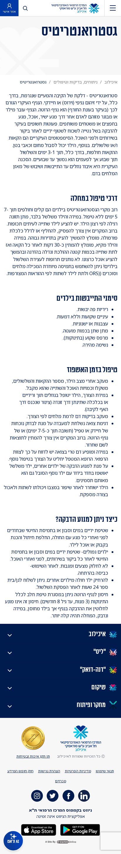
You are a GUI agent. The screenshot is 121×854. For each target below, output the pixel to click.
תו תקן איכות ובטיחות (33, 756)
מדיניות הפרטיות (78, 770)
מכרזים (60, 780)
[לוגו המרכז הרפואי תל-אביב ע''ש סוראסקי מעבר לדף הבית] (75, 8)
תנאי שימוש (105, 770)
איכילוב (111, 82)
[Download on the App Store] (38, 829)
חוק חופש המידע (20, 770)
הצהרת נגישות (49, 770)
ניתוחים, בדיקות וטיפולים (75, 82)
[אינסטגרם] (37, 796)
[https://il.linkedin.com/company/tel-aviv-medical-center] (84, 796)
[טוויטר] (52, 796)
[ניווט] (113, 8)
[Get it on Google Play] (79, 829)
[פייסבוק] (68, 796)
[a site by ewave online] (60, 842)
